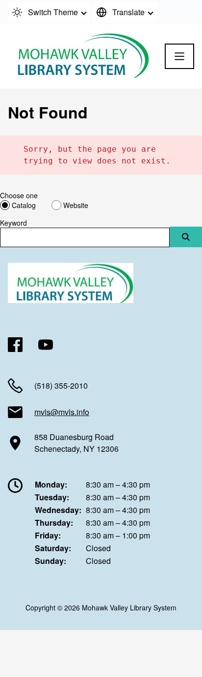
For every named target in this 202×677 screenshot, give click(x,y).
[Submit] (186, 237)
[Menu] (179, 56)
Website (75, 205)
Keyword (13, 223)
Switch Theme (53, 12)
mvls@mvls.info (61, 412)
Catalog (24, 205)
